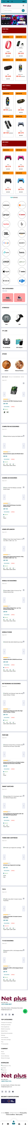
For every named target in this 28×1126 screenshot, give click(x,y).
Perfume (3, 1035)
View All (4, 31)
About (2, 1051)
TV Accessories (4, 1043)
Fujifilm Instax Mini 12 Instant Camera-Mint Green (13, 917)
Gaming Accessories (6, 1024)
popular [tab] (10, 376)
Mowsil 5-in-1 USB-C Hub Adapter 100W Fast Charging (13, 454)
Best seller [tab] (5, 376)
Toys (2, 1041)
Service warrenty (5, 1055)
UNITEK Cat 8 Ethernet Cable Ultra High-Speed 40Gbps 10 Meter (13, 711)
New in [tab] (22, 376)
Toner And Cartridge (6, 1039)
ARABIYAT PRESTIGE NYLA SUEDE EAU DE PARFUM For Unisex (13, 763)
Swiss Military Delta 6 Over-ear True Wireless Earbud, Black (12, 608)
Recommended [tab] (16, 376)
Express (12, 407)
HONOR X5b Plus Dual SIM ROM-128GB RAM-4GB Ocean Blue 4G (12, 660)
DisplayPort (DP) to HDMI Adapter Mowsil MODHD (13, 968)
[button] (19, 22)
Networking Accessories (6, 1033)
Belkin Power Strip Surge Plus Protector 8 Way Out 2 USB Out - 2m (13, 557)
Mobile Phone (4, 1031)
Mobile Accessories (5, 1029)
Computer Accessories (6, 1022)
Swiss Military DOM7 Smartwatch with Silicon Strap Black (12, 814)
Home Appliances (5, 1026)
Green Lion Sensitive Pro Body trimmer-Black (13, 401)
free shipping (6, 407)
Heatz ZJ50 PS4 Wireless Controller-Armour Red (12, 506)
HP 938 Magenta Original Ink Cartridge (12, 865)
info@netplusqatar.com (6, 1009)
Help (23, 1)
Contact (3, 1053)
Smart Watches (4, 1037)
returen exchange (5, 1058)
